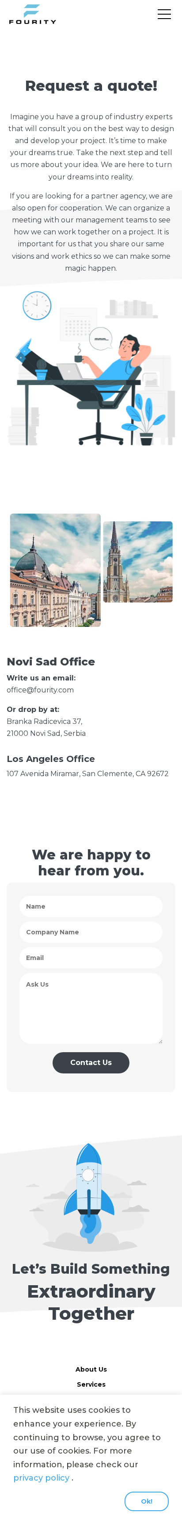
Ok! (146, 1501)
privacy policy (41, 1478)
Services (91, 1384)
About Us (91, 1369)
